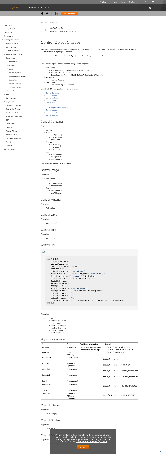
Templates (9, 145)
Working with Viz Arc (11, 40)
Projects (9, 142)
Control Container (52, 93)
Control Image (51, 95)
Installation (8, 32)
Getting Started (9, 29)
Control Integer (51, 110)
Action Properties (15, 72)
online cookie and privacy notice (91, 441)
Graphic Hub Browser (13, 109)
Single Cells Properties (59, 108)
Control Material (52, 98)
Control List (50, 105)
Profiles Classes (15, 83)
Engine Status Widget (13, 105)
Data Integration (11, 98)
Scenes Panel (12, 91)
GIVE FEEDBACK (69, 13)
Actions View (12, 61)
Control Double (51, 112)
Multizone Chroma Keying (15, 116)
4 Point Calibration (12, 50)
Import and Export (12, 112)
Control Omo (51, 100)
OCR (7, 120)
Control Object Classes (17, 76)
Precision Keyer (11, 134)
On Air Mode (10, 123)
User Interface (11, 47)
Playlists (9, 127)
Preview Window (11, 131)
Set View (10, 65)
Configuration (8, 36)
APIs (7, 94)
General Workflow (12, 43)
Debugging (13, 80)
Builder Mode (10, 58)
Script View (11, 69)
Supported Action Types (14, 54)
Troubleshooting (9, 149)
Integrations (10, 102)
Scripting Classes (15, 87)
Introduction (8, 25)
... (48, 22)
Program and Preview (13, 138)
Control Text (50, 103)
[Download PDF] (56, 14)
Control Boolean (52, 115)
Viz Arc (43, 22)
